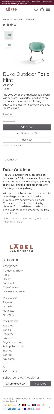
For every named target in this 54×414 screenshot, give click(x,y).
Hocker (7, 278)
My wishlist (9, 314)
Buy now (27, 139)
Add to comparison (14, 145)
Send (6, 367)
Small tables (9, 283)
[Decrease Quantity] (6, 119)
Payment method (12, 342)
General (7, 329)
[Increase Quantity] (12, 119)
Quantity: (7, 114)
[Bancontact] (43, 405)
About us (8, 325)
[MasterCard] (24, 405)
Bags (6, 274)
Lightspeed (11, 401)
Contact (7, 354)
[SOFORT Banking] (38, 405)
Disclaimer (8, 333)
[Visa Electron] (10, 409)
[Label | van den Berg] (11, 9)
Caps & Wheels (11, 287)
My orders (8, 306)
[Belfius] (14, 405)
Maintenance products (15, 291)
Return (6, 363)
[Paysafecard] (5, 409)
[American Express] (14, 409)
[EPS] (29, 409)
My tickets (8, 310)
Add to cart (27, 126)
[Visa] (29, 405)
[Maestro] (34, 405)
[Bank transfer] (5, 405)
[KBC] (19, 409)
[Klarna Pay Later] (38, 409)
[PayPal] (19, 405)
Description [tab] (11, 159)
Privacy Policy (10, 338)
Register (7, 302)
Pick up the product (14, 346)
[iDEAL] (10, 405)
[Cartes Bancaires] (33, 409)
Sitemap (7, 350)
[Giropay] (24, 409)
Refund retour (10, 371)
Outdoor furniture (13, 270)
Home (6, 19)
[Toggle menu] (48, 9)
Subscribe (40, 383)
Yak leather (9, 358)
